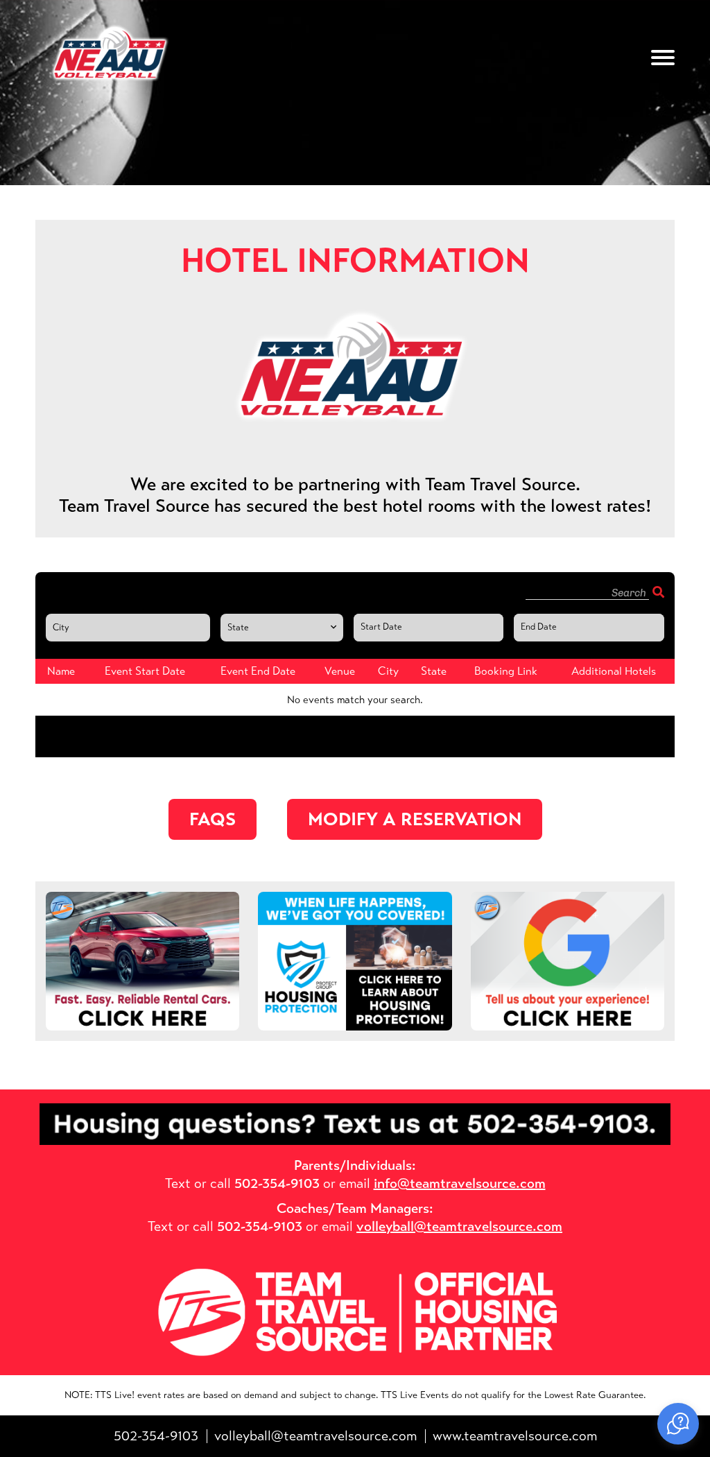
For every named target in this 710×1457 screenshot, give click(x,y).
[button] (678, 1424)
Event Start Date (397, 622)
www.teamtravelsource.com (515, 1436)
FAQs (212, 819)
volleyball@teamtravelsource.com (459, 1226)
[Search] (658, 593)
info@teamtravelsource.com (460, 1183)
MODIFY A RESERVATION (414, 819)
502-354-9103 (156, 1436)
